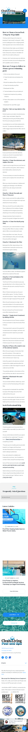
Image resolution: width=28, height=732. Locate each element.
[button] (25, 11)
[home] (6, 10)
